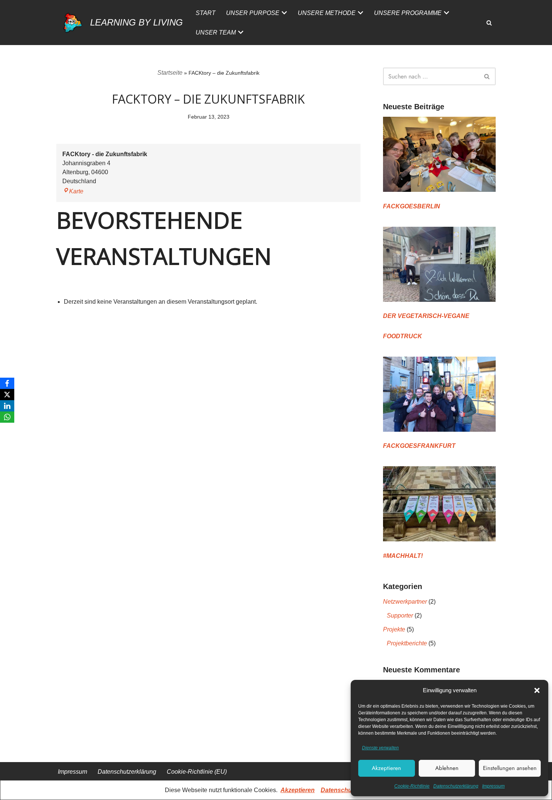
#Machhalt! (403, 556)
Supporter (400, 615)
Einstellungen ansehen (510, 768)
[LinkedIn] (7, 405)
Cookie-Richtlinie (412, 786)
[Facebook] (7, 383)
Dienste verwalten (380, 747)
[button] (537, 690)
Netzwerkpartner (405, 601)
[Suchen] (489, 23)
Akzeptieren (386, 768)
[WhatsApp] (7, 417)
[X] (7, 394)
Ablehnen (446, 768)
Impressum (493, 786)
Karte (72, 191)
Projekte (394, 629)
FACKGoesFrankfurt (419, 446)
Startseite (169, 72)
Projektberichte (407, 643)
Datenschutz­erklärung (455, 786)
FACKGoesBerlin (411, 206)
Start (206, 13)
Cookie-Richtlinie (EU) (197, 771)
